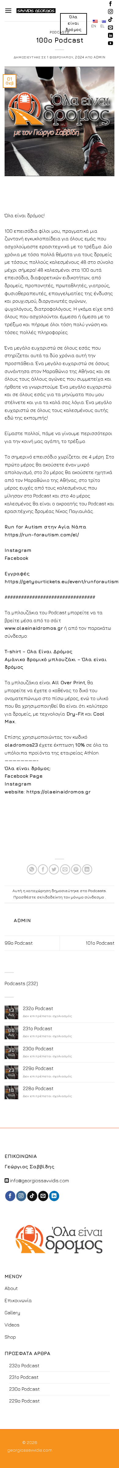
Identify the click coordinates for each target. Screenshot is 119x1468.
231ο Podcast (37, 1028)
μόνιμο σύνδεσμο (87, 897)
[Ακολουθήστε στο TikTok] (110, 20)
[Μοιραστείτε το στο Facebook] (43, 869)
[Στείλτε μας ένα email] (110, 27)
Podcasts (59, 32)
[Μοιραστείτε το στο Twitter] (54, 869)
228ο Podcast (38, 1088)
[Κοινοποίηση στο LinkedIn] (87, 869)
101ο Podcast (100, 943)
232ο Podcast (38, 1008)
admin (99, 57)
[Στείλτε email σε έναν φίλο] (65, 869)
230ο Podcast (38, 1048)
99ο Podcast (19, 943)
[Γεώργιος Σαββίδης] (36, 10)
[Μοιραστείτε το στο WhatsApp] (32, 869)
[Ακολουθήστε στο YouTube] (110, 43)
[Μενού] (8, 10)
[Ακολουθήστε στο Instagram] (110, 12)
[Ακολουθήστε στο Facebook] (110, 4)
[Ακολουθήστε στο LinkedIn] (110, 35)
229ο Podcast (38, 1068)
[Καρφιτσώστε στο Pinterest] (76, 869)
